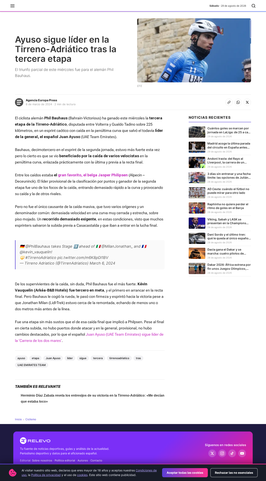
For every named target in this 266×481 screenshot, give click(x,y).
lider (70, 358)
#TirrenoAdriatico (40, 257)
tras (138, 358)
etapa (35, 358)
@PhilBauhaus (37, 246)
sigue (82, 358)
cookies (82, 475)
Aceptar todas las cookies (185, 472)
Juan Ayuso (53, 358)
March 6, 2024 (102, 263)
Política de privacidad (46, 475)
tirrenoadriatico (119, 358)
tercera (98, 358)
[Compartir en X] (247, 102)
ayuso (21, 358)
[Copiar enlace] (229, 102)
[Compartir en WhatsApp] (238, 102)
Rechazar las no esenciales (234, 472)
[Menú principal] (12, 6)
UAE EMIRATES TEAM (31, 365)
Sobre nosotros (42, 460)
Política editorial (65, 460)
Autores (83, 460)
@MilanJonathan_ (117, 246)
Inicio (18, 419)
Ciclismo (30, 419)
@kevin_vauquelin (35, 252)
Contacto (96, 460)
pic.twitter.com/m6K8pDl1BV (82, 257)
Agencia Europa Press (41, 100)
